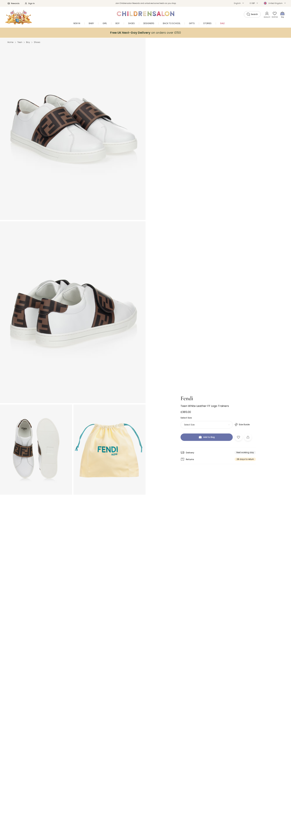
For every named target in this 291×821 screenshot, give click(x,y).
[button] (239, 3)
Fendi (187, 398)
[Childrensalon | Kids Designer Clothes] (18, 17)
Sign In (31, 3)
